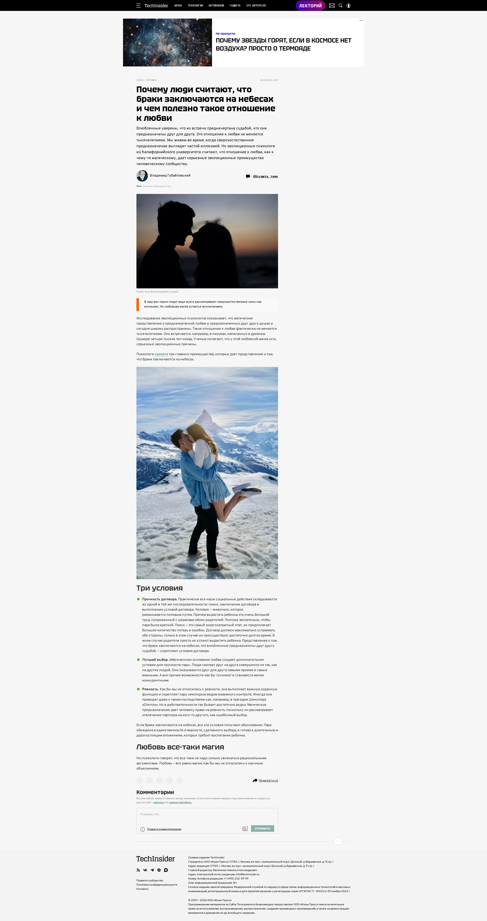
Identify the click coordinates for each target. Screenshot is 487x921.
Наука (140, 80)
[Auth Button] (349, 5)
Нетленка (147, 186)
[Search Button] (341, 5)
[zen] (159, 870)
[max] (166, 870)
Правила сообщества (149, 880)
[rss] (138, 870)
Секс (168, 186)
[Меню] (138, 5)
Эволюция (159, 186)
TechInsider (156, 5)
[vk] (145, 870)
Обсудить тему (265, 176)
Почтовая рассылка (332, 5)
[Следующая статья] (243, 841)
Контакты (142, 889)
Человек (151, 80)
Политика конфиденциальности (156, 885)
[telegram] (152, 870)
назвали (161, 354)
